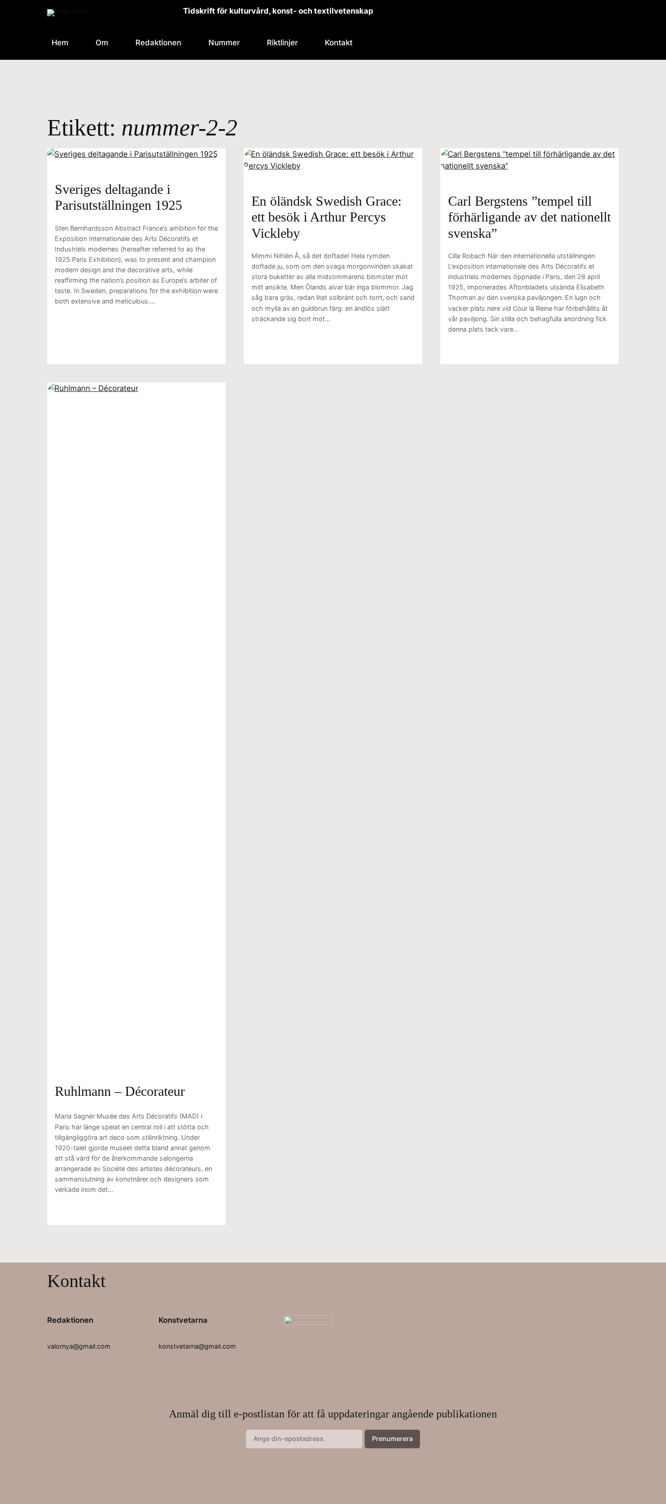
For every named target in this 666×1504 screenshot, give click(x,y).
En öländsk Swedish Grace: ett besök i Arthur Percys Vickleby (326, 217)
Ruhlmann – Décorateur (120, 1091)
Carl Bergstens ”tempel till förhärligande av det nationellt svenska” (529, 217)
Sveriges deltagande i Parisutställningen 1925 (118, 197)
